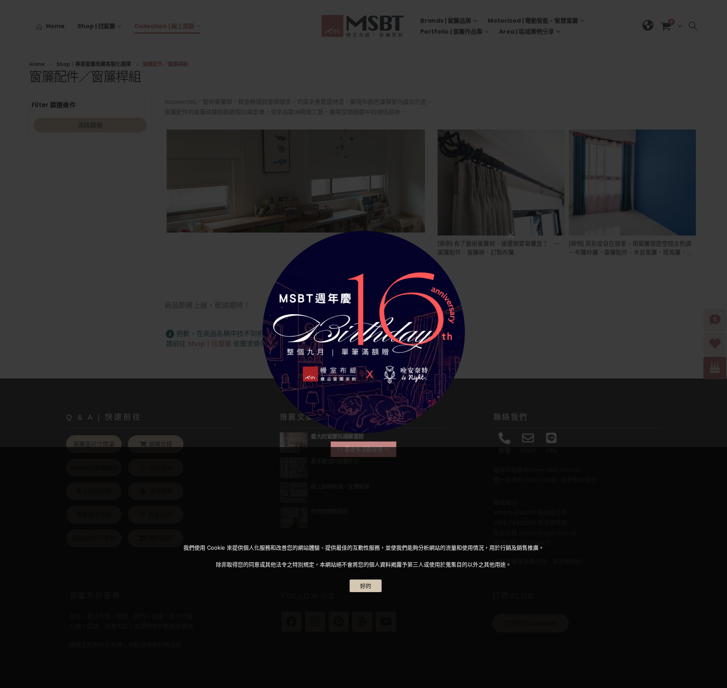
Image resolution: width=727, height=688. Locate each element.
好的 (365, 585)
